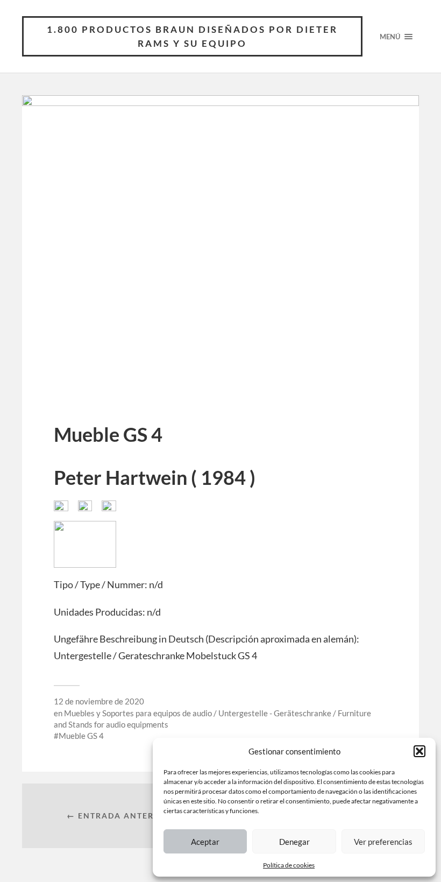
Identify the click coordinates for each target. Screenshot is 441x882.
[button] (419, 751)
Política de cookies (289, 865)
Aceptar (205, 841)
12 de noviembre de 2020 (99, 701)
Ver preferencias (383, 841)
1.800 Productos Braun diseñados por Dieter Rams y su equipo (192, 36)
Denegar (294, 841)
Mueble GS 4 (81, 735)
